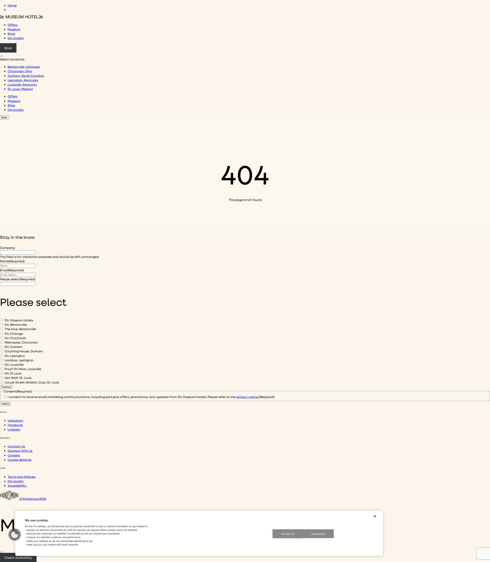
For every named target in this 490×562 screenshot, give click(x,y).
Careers (14, 455)
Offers (12, 25)
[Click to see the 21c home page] (21, 17)
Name (12, 261)
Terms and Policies (21, 477)
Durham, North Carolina (26, 76)
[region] (199, 533)
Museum (14, 29)
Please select (17, 279)
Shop (11, 34)
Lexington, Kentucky (23, 80)
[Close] (1, 551)
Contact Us (16, 446)
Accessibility (17, 485)
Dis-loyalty (16, 38)
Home (12, 5)
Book (8, 48)
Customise (318, 534)
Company (7, 248)
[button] (15, 535)
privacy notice (247, 397)
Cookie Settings (19, 460)
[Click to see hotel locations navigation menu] (1, 56)
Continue (6, 387)
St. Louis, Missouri (20, 89)
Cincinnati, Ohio (20, 71)
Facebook (15, 425)
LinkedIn (14, 429)
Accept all (287, 534)
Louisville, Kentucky (22, 84)
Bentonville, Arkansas (24, 67)
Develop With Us (20, 451)
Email (12, 270)
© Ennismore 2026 (32, 499)
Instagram (15, 420)
